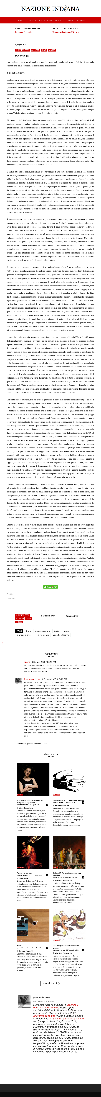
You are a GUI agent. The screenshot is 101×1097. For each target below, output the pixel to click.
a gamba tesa (22, 50)
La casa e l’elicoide (23, 32)
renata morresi (22, 805)
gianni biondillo (23, 948)
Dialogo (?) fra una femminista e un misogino (67, 874)
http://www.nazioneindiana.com (44, 1001)
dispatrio (56, 795)
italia (56, 631)
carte (55, 867)
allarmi (35, 50)
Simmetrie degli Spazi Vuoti (68, 1018)
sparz (27, 662)
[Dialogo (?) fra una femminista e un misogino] (69, 852)
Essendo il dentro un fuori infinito (55, 1006)
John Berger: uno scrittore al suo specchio (66, 946)
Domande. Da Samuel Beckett (65, 32)
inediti (19, 940)
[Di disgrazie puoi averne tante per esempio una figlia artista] (33, 779)
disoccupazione (42, 631)
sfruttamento (42, 635)
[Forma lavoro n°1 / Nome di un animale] (69, 779)
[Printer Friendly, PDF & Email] (50, 588)
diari (44, 50)
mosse (52, 50)
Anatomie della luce (44, 1015)
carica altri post (49, 983)
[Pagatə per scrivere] (33, 852)
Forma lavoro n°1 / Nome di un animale (68, 800)
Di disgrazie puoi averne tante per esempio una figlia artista (30, 801)
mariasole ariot (48, 615)
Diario (28, 631)
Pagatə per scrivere (24, 873)
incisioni (20, 867)
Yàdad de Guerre (61, 635)
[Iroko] (33, 925)
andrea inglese (58, 802)
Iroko (19, 945)
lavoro (66, 631)
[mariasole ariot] (24, 1024)
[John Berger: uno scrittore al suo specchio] (69, 925)
